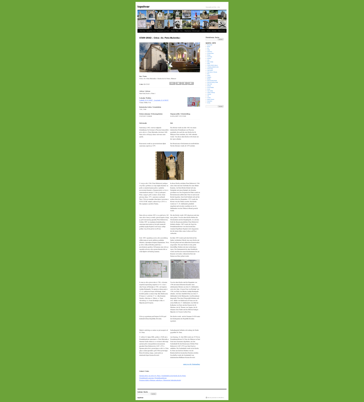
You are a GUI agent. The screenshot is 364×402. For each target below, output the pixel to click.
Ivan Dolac (209, 56)
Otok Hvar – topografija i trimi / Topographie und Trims (154, 31)
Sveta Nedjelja (210, 87)
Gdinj (208, 50)
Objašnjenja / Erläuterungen (192, 31)
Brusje (208, 46)
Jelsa (208, 60)
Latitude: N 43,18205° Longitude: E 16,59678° (154, 100)
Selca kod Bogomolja (212, 80)
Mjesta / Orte (174, 31)
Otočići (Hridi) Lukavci (212, 65)
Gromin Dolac (210, 53)
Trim (181, 31)
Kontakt (214, 31)
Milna (208, 63)
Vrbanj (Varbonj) (211, 92)
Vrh (208, 96)
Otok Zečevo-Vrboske (212, 72)
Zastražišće (209, 101)
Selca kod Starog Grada (212, 82)
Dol (208, 48)
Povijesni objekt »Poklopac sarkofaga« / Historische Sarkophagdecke (160, 380)
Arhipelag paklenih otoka (212, 67)
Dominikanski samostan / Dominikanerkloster (153, 378)
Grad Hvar (209, 51)
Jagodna (209, 58)
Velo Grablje (210, 91)
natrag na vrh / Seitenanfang (191, 364)
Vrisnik (209, 97)
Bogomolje (209, 44)
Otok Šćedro (210, 70)
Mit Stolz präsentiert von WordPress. (216, 397)
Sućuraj (209, 85)
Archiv (203, 31)
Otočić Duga (210, 68)
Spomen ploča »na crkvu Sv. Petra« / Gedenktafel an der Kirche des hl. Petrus (162, 376)
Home (208, 31)
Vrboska (209, 94)
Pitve (208, 73)
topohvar (143, 6)
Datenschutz (221, 31)
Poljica (208, 75)
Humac (208, 55)
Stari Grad (209, 84)
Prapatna (209, 77)
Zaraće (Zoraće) (210, 99)
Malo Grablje (210, 62)
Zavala (208, 102)
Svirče (208, 89)
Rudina (208, 79)
